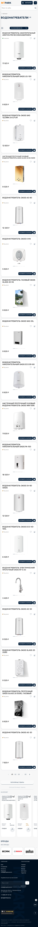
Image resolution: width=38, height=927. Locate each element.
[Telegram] (36, 900)
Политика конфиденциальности (6, 871)
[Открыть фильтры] (2, 28)
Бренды (23, 868)
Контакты (3, 868)
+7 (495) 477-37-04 (6, 894)
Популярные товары (17, 782)
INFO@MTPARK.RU (6, 898)
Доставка (23, 871)
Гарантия (23, 873)
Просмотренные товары (17, 787)
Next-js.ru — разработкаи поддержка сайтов (12, 925)
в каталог (4, 792)
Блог (2, 864)
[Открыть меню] (35, 2)
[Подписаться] (27, 883)
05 (25, 774)
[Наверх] (35, 913)
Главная (23, 864)
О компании (4, 866)
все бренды (5, 844)
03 (19, 774)
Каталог (23, 866)
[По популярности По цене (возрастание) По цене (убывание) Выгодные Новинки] (19, 28)
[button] (19, 8)
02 (15, 774)
